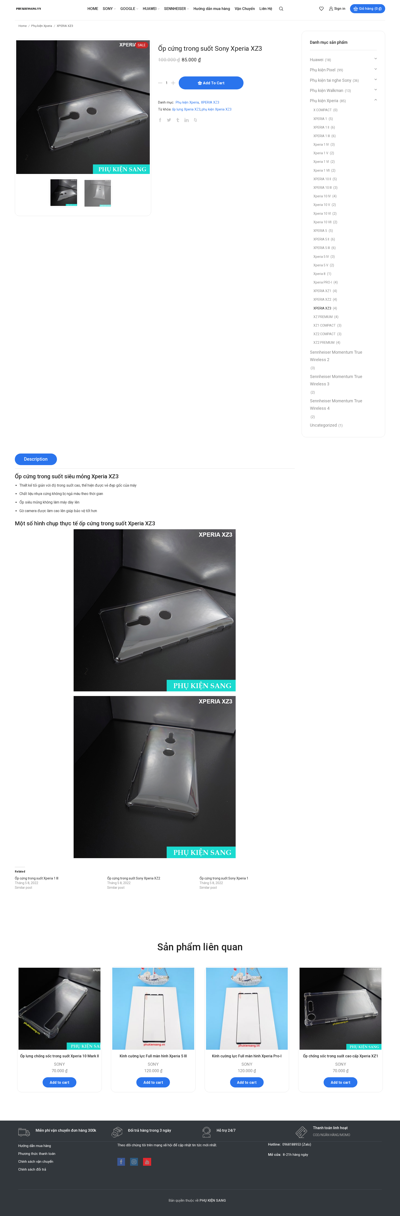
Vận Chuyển (245, 8)
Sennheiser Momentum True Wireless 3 (336, 380)
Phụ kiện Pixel (322, 69)
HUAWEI (149, 8)
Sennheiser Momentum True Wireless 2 (336, 356)
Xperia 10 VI (322, 213)
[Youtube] (147, 1162)
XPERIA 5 (320, 231)
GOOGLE (127, 8)
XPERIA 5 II (321, 239)
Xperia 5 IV (321, 256)
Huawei (316, 59)
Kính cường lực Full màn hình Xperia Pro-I (246, 1056)
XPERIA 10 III (322, 187)
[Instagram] (134, 1162)
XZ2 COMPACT (324, 334)
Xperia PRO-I (322, 282)
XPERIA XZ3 (65, 26)
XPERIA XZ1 (322, 291)
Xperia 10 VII (322, 222)
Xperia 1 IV (321, 144)
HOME (93, 8)
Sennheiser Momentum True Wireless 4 (336, 404)
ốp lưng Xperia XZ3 (186, 109)
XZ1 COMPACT (324, 325)
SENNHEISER (175, 8)
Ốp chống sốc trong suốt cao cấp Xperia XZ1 (340, 1056)
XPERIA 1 (320, 119)
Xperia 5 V (320, 265)
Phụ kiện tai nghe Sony (330, 80)
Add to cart (214, 83)
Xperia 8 (319, 274)
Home (23, 26)
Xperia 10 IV (322, 196)
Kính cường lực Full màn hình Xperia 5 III (153, 1056)
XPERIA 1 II (321, 127)
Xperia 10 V (321, 205)
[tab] (36, 459)
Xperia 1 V (320, 153)
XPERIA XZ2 (322, 299)
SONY (108, 8)
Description (36, 459)
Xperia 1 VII (321, 170)
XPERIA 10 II (322, 179)
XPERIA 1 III (321, 136)
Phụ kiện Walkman (326, 90)
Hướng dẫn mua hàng (212, 8)
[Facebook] (121, 1162)
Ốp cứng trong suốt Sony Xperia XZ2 (133, 878)
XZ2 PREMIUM (323, 342)
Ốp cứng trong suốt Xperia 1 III (36, 878)
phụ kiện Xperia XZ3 (216, 109)
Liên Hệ (265, 8)
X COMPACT (322, 110)
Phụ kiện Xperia (41, 26)
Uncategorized (323, 425)
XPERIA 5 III (321, 248)
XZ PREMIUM (323, 317)
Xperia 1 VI (321, 162)
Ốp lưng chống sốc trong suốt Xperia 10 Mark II (59, 1056)
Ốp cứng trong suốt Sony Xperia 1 (224, 878)
